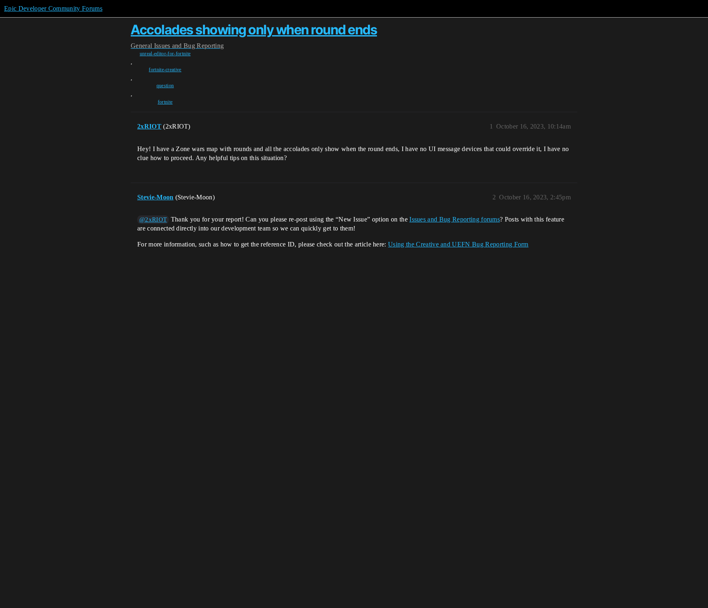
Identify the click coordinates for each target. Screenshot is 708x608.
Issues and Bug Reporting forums (454, 219)
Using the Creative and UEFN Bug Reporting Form (458, 244)
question (165, 85)
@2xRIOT (153, 219)
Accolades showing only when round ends (254, 30)
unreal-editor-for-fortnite (165, 54)
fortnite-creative (165, 69)
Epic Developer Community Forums (53, 8)
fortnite (165, 102)
